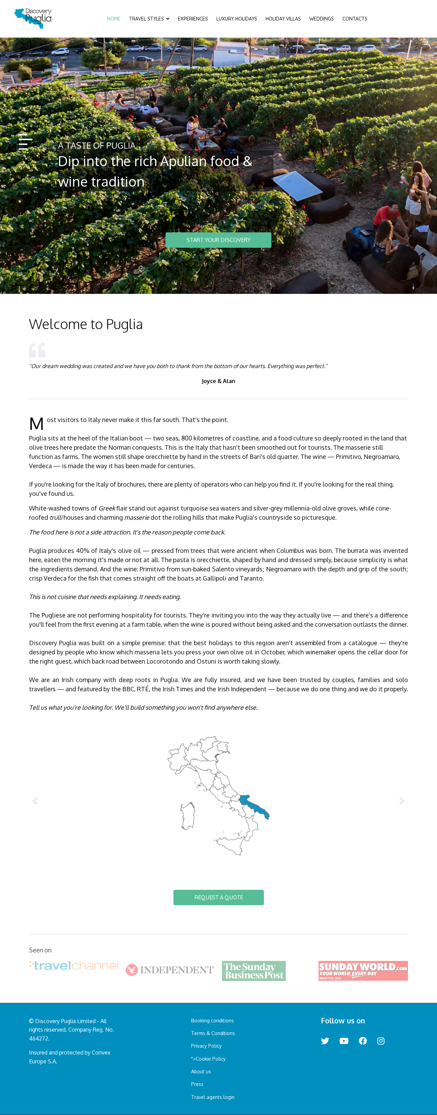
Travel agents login (213, 1097)
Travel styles (146, 19)
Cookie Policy (211, 1059)
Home (114, 19)
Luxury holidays (236, 19)
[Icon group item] (325, 1040)
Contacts (354, 19)
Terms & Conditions (213, 1033)
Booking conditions (212, 1020)
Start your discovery (218, 239)
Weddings (321, 19)
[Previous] (36, 795)
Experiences (193, 19)
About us (201, 1071)
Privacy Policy (206, 1046)
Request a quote (218, 897)
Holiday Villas (283, 19)
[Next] (401, 795)
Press (197, 1084)
